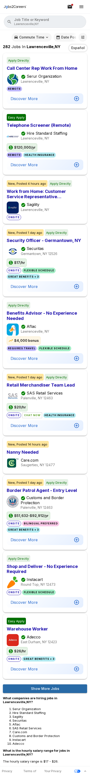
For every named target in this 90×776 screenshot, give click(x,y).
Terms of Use (29, 771)
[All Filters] (82, 37)
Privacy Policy (7, 771)
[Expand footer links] (85, 771)
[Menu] (81, 7)
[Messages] (70, 7)
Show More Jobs (45, 689)
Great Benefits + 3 (23, 276)
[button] (45, 22)
